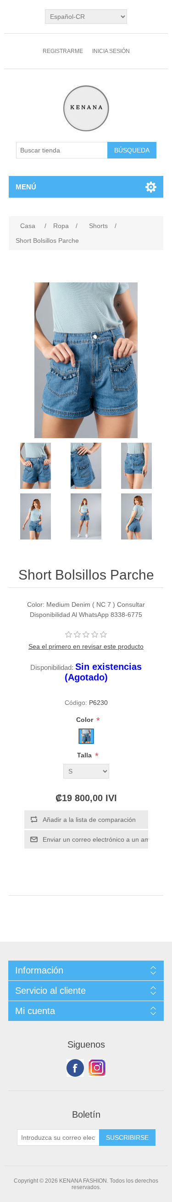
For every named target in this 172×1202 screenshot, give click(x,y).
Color (85, 719)
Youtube (97, 1068)
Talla (85, 755)
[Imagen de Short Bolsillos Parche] (36, 466)
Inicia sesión (111, 51)
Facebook (75, 1068)
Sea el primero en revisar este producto (86, 646)
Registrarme (63, 51)
